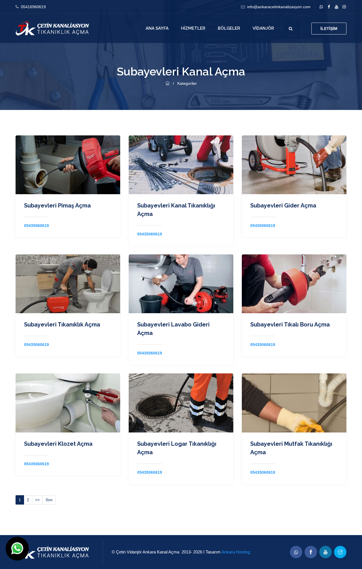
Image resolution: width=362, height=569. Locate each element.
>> (37, 499)
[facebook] (329, 7)
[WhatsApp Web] (17, 549)
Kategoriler (187, 83)
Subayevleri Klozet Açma (58, 443)
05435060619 (36, 225)
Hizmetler (193, 28)
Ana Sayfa (157, 28)
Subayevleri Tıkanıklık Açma (62, 324)
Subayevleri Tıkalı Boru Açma (290, 324)
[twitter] (336, 7)
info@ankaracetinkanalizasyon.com (279, 7)
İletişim (328, 28)
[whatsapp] (296, 552)
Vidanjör (263, 28)
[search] (290, 28)
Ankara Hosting (235, 551)
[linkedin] (321, 7)
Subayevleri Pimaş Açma (57, 205)
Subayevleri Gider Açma (283, 205)
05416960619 (33, 7)
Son (49, 499)
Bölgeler (229, 28)
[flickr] (344, 7)
